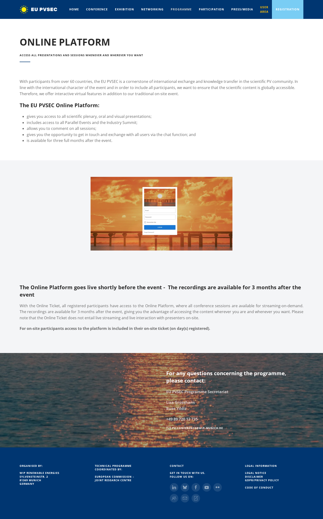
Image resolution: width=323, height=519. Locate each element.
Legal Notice (255, 473)
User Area (264, 9)
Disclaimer (254, 476)
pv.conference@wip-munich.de (197, 428)
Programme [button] (181, 9)
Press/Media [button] (242, 9)
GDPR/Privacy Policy (262, 480)
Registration (288, 9)
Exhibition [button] (124, 9)
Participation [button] (211, 9)
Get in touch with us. (187, 473)
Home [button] (74, 9)
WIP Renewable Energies (39, 473)
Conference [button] (97, 9)
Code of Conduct (259, 487)
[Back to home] (43, 9)
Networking (152, 9)
